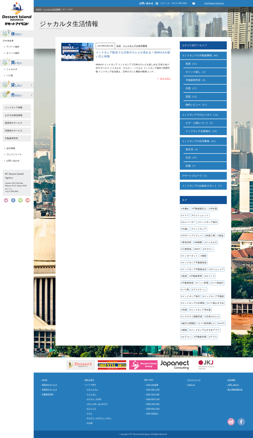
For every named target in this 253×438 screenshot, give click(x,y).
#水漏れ (185, 208)
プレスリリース (14, 154)
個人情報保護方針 (235, 389)
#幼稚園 (198, 242)
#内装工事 (210, 235)
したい (16, 85)
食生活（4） (192, 149)
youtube (27, 200)
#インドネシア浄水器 (200, 310)
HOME (38, 9)
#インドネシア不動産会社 (194, 269)
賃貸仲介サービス (13, 123)
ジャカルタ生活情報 (51, 9)
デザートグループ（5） (195, 175)
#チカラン (208, 249)
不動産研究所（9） (196, 80)
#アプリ (213, 337)
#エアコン (186, 337)
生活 (118, 46)
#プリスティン (199, 289)
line (20, 200)
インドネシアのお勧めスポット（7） (202, 185)
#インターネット (189, 256)
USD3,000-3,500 (152, 408)
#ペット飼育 (202, 283)
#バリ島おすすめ (215, 303)
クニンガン (91, 394)
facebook (13, 200)
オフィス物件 (12, 53)
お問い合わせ (12, 161)
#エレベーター (188, 222)
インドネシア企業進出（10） (202, 131)
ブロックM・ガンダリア (97, 404)
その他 (89, 423)
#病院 (203, 256)
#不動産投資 (187, 283)
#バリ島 (185, 289)
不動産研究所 (11, 138)
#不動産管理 (196, 276)
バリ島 (9, 75)
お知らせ (191, 385)
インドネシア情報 (13, 107)
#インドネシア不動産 (213, 296)
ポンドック (91, 408)
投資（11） (192, 63)
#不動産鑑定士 (199, 208)
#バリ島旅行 (217, 283)
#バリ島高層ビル (207, 323)
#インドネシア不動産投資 (194, 262)
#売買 (184, 310)
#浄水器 (213, 208)
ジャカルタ (11, 69)
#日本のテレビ (212, 316)
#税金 (221, 235)
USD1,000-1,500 (152, 389)
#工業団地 (186, 249)
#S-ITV (221, 323)
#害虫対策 (186, 242)
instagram (6, 200)
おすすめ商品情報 (13, 115)
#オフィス (210, 276)
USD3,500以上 (152, 413)
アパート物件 (12, 47)
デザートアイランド (16, 13)
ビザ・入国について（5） (200, 123)
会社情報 (10, 148)
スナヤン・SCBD (94, 399)
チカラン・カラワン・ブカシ (99, 418)
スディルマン (92, 389)
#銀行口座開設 (188, 323)
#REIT (197, 249)
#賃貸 (184, 276)
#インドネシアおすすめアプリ (204, 330)
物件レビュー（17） (197, 104)
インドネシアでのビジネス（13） (200, 114)
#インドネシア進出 (208, 222)
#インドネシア (199, 229)
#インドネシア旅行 (190, 296)
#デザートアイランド (191, 235)
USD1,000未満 (152, 385)
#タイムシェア (217, 269)
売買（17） (192, 88)
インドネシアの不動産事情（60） (200, 55)
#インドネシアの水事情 (192, 303)
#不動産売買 (200, 337)
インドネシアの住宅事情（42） (199, 141)
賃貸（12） (192, 96)
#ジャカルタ (211, 242)
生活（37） (192, 157)
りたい (16, 95)
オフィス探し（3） (196, 72)
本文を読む (165, 78)
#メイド (185, 215)
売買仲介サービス (13, 131)
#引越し (185, 229)
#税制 (184, 330)
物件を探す (89, 380)
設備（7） (191, 165)
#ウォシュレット (200, 215)
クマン (89, 413)
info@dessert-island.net (214, 3)
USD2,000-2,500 (152, 399)
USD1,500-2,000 (152, 394)
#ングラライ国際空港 (191, 316)
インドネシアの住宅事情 (135, 46)
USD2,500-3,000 (152, 404)
